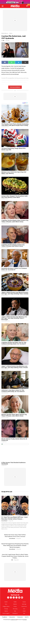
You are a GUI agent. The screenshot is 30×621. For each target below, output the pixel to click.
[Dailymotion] (22, 597)
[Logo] (15, 6)
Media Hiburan (4, 33)
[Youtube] (19, 597)
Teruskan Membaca (15, 87)
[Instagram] (11, 597)
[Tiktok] (16, 597)
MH (3, 40)
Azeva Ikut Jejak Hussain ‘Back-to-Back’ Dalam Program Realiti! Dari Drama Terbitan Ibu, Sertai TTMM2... (15, 556)
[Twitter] (14, 597)
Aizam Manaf (4, 520)
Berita (11, 33)
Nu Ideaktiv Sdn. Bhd (14, 619)
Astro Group (25, 619)
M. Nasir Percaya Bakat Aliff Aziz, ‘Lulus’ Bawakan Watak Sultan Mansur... (14, 518)
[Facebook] (8, 597)
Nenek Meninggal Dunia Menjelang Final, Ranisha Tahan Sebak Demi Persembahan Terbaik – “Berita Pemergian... (15, 545)
